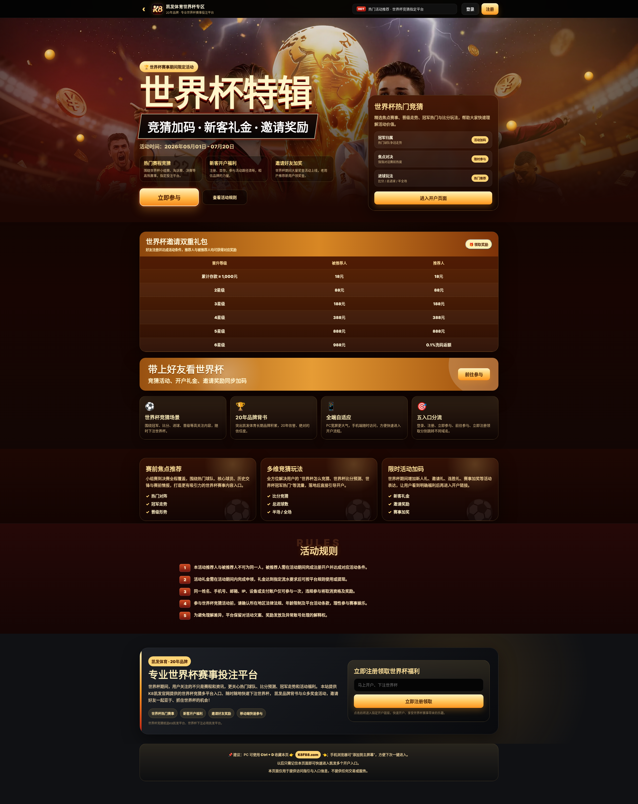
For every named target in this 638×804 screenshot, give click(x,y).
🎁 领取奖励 (478, 244)
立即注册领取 (418, 701)
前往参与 (474, 374)
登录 (470, 9)
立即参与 (169, 197)
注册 (490, 9)
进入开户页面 (433, 198)
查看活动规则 (225, 197)
